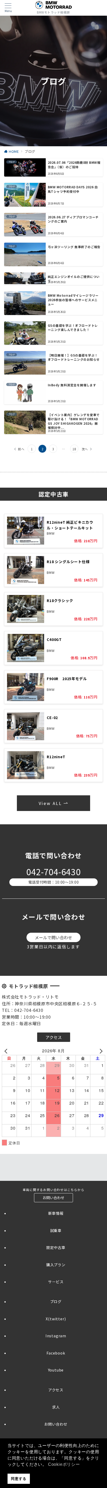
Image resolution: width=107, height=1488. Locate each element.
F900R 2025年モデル (67, 678)
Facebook (55, 1353)
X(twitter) (56, 1318)
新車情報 (55, 1213)
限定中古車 (55, 1247)
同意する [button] (18, 1479)
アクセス (55, 1389)
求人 (56, 1407)
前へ (21, 449)
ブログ (56, 1301)
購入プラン (55, 1264)
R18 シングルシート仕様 (68, 561)
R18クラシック (60, 600)
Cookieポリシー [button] (64, 1464)
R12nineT (56, 756)
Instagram (55, 1335)
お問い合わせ (55, 1424)
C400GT (54, 639)
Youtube (56, 1370)
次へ (85, 449)
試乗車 (56, 1230)
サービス (55, 1281)
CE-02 (52, 717)
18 (74, 449)
